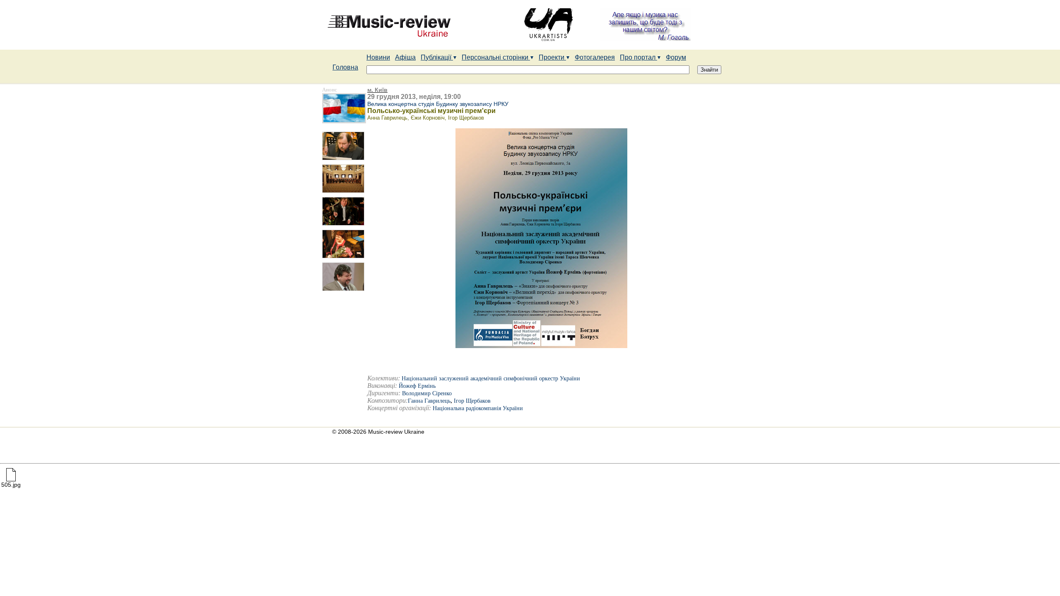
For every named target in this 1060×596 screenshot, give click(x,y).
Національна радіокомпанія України (478, 408)
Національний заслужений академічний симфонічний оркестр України (491, 378)
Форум (676, 57)
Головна (345, 67)
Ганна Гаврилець (429, 401)
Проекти (552, 57)
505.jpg (11, 484)
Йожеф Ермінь (417, 386)
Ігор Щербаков (472, 401)
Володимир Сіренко (427, 393)
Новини (378, 57)
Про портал (638, 57)
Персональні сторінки (496, 57)
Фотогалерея (595, 57)
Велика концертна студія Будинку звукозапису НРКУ (437, 104)
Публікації (437, 57)
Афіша (405, 57)
